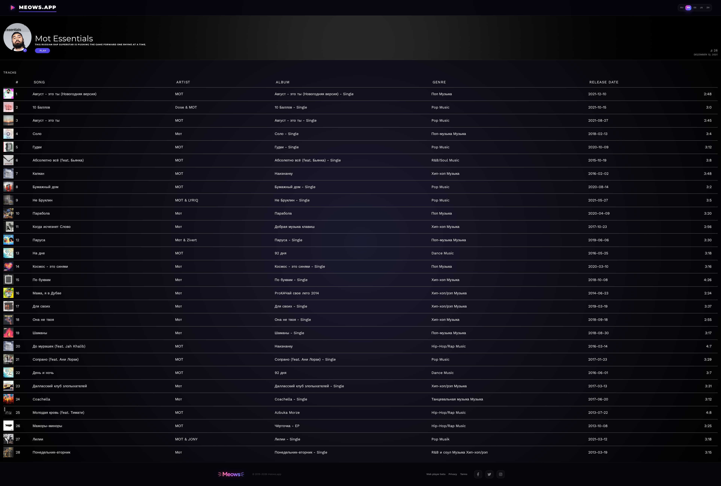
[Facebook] (478, 474)
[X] (489, 474)
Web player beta (435, 474)
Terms (463, 474)
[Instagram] (501, 474)
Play (43, 50)
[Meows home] (231, 474)
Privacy (453, 474)
